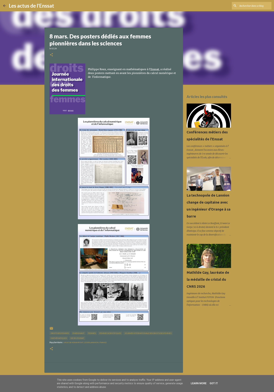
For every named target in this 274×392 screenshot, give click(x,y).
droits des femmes (60, 333)
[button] (51, 55)
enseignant (78, 333)
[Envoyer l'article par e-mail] (51, 329)
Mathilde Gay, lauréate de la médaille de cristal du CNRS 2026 (208, 279)
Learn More (198, 383)
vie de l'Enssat (77, 338)
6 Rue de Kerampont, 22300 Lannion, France (85, 342)
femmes (92, 333)
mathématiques (59, 338)
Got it (214, 383)
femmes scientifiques (110, 333)
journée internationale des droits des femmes (148, 333)
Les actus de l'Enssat (31, 6)
